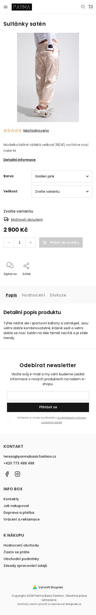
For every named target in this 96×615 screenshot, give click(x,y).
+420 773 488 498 (18, 463)
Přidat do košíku (64, 242)
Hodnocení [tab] (33, 295)
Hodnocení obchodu (21, 545)
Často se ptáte (16, 552)
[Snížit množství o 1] (8, 242)
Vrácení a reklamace (21, 519)
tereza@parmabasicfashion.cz (29, 456)
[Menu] (5, 7)
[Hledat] (82, 6)
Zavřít (81, 280)
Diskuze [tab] (58, 295)
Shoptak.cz (73, 604)
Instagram (17, 474)
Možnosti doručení (27, 219)
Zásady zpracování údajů (25, 565)
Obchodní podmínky (21, 559)
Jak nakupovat (16, 505)
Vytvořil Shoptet (50, 587)
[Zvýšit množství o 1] (30, 242)
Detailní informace (19, 159)
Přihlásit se (48, 407)
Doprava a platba (18, 512)
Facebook (6, 474)
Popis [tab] (11, 295)
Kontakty (11, 499)
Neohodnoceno (36, 130)
